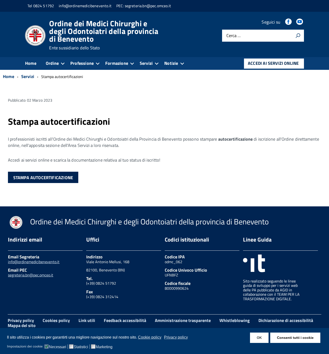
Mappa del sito (22, 325)
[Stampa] (298, 36)
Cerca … (233, 35)
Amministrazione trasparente (183, 320)
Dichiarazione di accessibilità (285, 320)
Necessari (57, 347)
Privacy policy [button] (176, 337)
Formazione (116, 63)
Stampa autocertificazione (43, 177)
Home (30, 63)
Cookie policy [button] (149, 337)
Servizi (146, 63)
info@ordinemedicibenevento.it (33, 262)
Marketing (104, 347)
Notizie (171, 63)
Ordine (52, 63)
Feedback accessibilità (125, 320)
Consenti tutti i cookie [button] (295, 338)
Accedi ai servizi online (273, 63)
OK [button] (259, 338)
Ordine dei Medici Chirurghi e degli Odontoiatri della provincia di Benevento (103, 35)
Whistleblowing (234, 320)
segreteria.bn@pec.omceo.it (30, 275)
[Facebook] (288, 22)
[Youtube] (300, 22)
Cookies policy (56, 320)
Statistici (81, 347)
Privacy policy (21, 320)
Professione (82, 63)
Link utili (87, 320)
